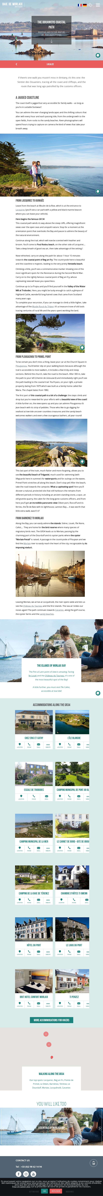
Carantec (59, 610)
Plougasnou (21, 366)
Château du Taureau (32, 606)
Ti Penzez (74, 997)
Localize (50, 64)
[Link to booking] (90, 5)
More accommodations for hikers (51, 1020)
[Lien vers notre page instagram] (26, 1174)
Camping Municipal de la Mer (34, 841)
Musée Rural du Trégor (43, 306)
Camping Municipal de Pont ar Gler (74, 789)
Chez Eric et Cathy (34, 738)
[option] (34, 722)
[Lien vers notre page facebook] (18, 1174)
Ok (44, 1191)
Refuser (56, 1191)
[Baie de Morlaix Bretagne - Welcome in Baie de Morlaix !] (13, 5)
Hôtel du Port (34, 945)
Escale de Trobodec (34, 789)
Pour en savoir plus (21, 1186)
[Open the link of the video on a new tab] (51, 650)
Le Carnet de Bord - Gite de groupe (74, 841)
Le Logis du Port (74, 945)
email (38, 747)
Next (100, 1128)
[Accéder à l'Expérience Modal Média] (97, 191)
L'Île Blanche (74, 738)
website (48, 747)
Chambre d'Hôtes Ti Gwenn (74, 893)
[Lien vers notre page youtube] (33, 1174)
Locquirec (20, 209)
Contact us (23, 1160)
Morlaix (27, 543)
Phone (29, 747)
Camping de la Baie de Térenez (34, 893)
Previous (16, 64)
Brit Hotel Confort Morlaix (34, 997)
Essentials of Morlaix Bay (51, 1127)
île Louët (33, 675)
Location (20, 747)
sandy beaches (47, 614)
